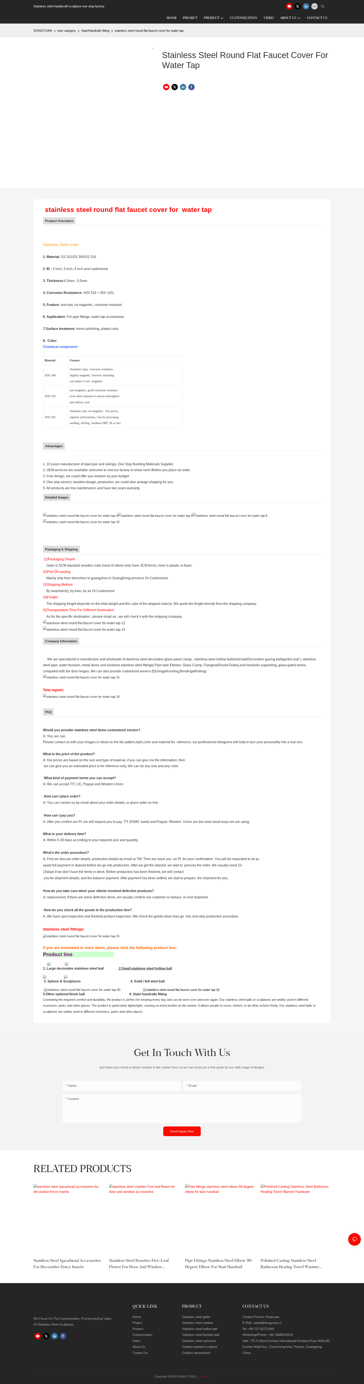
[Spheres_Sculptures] (44, 976)
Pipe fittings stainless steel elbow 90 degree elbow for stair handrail (218, 1264)
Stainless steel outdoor (198, 1323)
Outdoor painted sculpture (199, 1346)
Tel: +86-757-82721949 (258, 1329)
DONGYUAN (42, 30)
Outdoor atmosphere (196, 1353)
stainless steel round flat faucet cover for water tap (149, 30)
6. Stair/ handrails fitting (148, 994)
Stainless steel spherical (198, 1341)
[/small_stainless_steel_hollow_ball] (66, 964)
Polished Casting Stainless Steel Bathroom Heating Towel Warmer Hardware (290, 1264)
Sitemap (204, 1376)
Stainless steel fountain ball (200, 1334)
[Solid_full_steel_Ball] (65, 976)
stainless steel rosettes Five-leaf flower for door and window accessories (139, 1264)
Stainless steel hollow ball (199, 1329)
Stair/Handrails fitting (95, 30)
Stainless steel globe (196, 1317)
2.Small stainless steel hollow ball (145, 968)
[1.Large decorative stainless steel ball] (49, 964)
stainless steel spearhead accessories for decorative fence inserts (67, 1264)
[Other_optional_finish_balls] (82, 989)
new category (66, 30)
